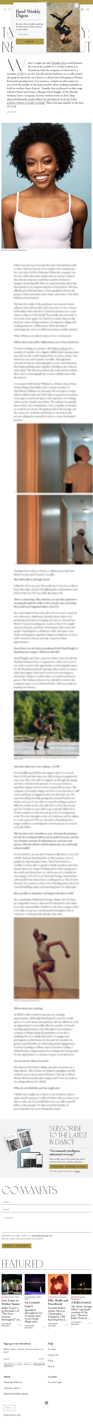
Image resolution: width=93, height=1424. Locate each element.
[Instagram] (46, 1403)
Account (52, 1349)
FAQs (50, 1361)
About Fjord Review (13, 1382)
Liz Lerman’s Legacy (32, 1304)
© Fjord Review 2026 (12, 1415)
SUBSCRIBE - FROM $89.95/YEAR (68, 1167)
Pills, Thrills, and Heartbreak (58, 1302)
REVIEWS (5, 1297)
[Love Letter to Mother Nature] (12, 1284)
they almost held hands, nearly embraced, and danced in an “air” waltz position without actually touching (42, 99)
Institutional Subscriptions (16, 1394)
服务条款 (44, 1236)
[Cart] (87, 9)
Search (51, 1366)
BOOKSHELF (30, 1297)
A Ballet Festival (81, 1302)
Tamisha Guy (58, 63)
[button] (9, 9)
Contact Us (53, 1355)
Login (77, 1171)
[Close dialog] (77, 5)
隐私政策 (35, 1236)
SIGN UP (30, 42)
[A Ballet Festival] (81, 1284)
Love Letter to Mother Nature (11, 1302)
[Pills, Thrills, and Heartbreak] (58, 1284)
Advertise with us (12, 1388)
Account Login (55, 1382)
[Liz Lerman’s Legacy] (35, 1284)
